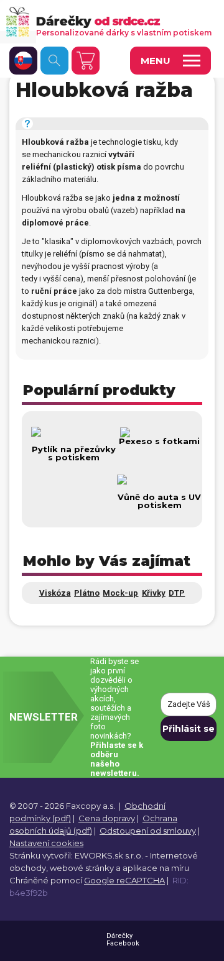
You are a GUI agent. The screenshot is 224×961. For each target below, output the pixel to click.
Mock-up (120, 593)
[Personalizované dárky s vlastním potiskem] (107, 21)
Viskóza (55, 593)
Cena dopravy (106, 818)
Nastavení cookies (46, 843)
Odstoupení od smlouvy (148, 831)
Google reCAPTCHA (124, 880)
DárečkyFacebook (122, 939)
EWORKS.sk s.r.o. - (111, 855)
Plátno (87, 593)
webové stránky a (85, 868)
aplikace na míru (156, 868)
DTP (177, 593)
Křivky (154, 593)
